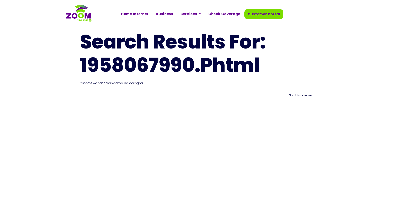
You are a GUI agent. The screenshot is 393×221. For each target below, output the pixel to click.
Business (164, 13)
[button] (190, 14)
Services (189, 13)
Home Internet (135, 13)
